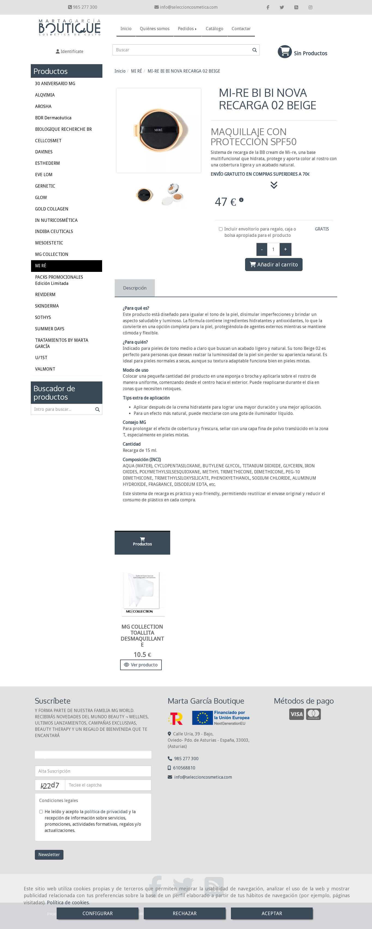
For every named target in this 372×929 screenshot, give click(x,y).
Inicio (126, 28)
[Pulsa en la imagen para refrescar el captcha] (50, 785)
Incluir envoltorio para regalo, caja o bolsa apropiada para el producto (260, 232)
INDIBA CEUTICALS (54, 231)
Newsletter (49, 854)
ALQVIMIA (45, 95)
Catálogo (214, 28)
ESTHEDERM (47, 163)
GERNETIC (45, 186)
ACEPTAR (272, 913)
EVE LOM (44, 174)
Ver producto (144, 664)
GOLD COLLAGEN (51, 209)
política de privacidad (106, 811)
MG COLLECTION (51, 254)
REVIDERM (45, 294)
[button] (69, 52)
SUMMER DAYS (49, 328)
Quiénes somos (154, 28)
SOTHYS (43, 317)
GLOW (41, 197)
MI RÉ (40, 265)
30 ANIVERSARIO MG (55, 83)
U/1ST (41, 357)
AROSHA (43, 106)
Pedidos (186, 28)
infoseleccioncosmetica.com (189, 7)
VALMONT (45, 369)
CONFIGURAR (98, 913)
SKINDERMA (47, 306)
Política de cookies (68, 902)
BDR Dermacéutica (53, 117)
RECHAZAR (185, 913)
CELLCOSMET (48, 140)
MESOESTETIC (49, 243)
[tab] (135, 288)
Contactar (241, 28)
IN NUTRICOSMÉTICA (56, 220)
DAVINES (44, 151)
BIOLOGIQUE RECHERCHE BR (63, 129)
